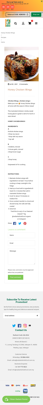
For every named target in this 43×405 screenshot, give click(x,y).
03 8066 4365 (25, 357)
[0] (29, 23)
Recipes (3, 37)
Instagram (22, 219)
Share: (10, 223)
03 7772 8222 (22, 367)
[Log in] (23, 23)
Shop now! (36, 14)
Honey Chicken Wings (20, 89)
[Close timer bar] (41, 1)
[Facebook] (19, 327)
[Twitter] (14, 327)
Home (3, 42)
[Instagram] (25, 327)
